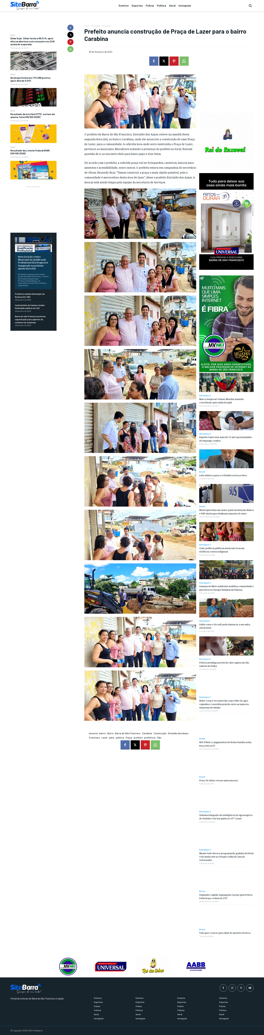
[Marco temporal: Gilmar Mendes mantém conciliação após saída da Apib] (226, 382)
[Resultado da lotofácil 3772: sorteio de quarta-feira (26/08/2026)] (33, 134)
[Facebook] (70, 28)
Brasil (12, 35)
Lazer (104, 737)
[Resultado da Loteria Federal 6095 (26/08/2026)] (33, 170)
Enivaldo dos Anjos (178, 733)
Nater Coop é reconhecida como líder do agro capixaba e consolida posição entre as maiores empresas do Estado (224, 704)
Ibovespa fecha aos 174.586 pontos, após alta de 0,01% (30, 79)
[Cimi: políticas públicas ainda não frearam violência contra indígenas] (226, 531)
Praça (129, 737)
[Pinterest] (70, 42)
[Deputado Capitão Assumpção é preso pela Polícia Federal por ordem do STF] (226, 878)
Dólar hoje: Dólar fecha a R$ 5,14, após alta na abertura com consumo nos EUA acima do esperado (32, 41)
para (111, 737)
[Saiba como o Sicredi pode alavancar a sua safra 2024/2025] (226, 607)
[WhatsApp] (70, 49)
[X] (70, 35)
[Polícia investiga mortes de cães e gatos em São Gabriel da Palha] (226, 646)
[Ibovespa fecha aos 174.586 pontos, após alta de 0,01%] (33, 97)
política (120, 737)
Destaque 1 (106, 26)
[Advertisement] (33, 207)
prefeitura (150, 737)
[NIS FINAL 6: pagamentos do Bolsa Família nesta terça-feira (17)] (226, 725)
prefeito (138, 737)
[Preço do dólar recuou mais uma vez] (226, 763)
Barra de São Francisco (128, 733)
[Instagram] (232, 988)
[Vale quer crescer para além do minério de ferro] (226, 916)
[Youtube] (250, 988)
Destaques (95, 26)
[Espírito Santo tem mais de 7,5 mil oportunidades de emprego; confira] (226, 420)
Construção (160, 733)
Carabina (147, 733)
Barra (110, 733)
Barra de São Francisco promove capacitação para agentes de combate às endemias (30, 319)
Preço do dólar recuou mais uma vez (218, 780)
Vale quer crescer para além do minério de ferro (225, 932)
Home (86, 26)
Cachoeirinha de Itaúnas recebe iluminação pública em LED (30, 307)
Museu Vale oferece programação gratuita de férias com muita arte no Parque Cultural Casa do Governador (226, 856)
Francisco (94, 737)
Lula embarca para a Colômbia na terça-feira (223, 475)
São (159, 737)
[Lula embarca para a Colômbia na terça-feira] (226, 458)
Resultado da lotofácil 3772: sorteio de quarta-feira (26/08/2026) (32, 115)
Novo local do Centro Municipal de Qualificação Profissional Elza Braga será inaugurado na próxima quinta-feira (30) (33, 262)
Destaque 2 (205, 433)
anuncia (93, 733)
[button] (250, 5)
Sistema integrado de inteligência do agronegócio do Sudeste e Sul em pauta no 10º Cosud (226, 816)
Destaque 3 (205, 395)
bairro (102, 733)
